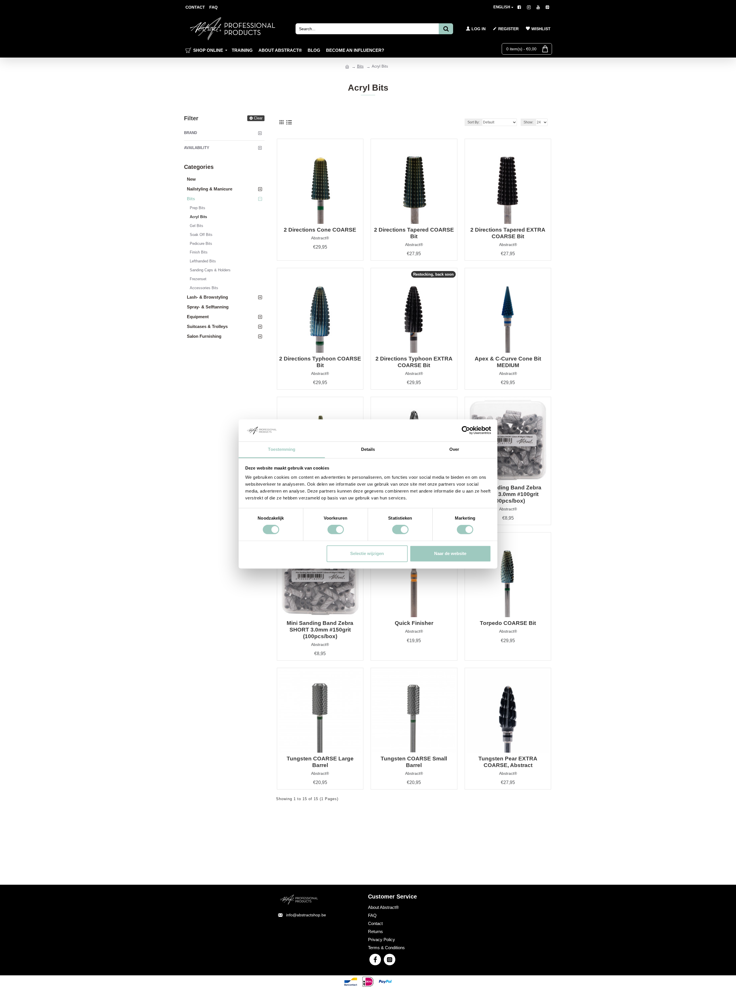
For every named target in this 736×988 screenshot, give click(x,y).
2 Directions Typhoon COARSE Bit (320, 362)
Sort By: (473, 122)
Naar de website (450, 553)
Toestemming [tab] (281, 449)
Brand (190, 133)
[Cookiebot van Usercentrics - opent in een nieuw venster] (466, 430)
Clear (258, 118)
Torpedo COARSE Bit (508, 623)
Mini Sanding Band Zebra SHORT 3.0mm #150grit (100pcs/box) (320, 629)
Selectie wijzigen (367, 553)
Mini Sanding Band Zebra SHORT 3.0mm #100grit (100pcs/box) (508, 494)
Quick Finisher (414, 623)
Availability (196, 148)
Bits (360, 66)
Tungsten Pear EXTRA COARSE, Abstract (507, 762)
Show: (528, 122)
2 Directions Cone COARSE (320, 230)
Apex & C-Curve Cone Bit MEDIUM (508, 362)
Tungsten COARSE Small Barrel (414, 762)
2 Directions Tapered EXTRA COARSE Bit (507, 233)
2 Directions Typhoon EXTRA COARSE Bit (414, 362)
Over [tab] (454, 449)
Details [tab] (368, 449)
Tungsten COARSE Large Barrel (320, 762)
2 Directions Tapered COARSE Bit (414, 233)
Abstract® (320, 238)
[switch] (335, 529)
